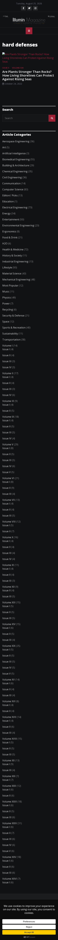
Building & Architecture (15, 165)
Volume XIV (8, 624)
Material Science (11, 273)
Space (5, 321)
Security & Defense (13, 315)
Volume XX (8, 760)
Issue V (6, 472)
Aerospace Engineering (15, 141)
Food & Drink (9, 237)
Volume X (7, 537)
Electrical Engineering (14, 207)
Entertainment (10, 219)
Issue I (6, 349)
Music (5, 291)
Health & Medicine (12, 249)
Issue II (5, 68)
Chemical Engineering (15, 171)
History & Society (12, 255)
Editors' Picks (10, 195)
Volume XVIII (9, 738)
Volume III (8, 401)
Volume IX (8, 416)
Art (4, 147)
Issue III (6, 361)
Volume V (7, 444)
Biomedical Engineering (16, 159)
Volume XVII (9, 717)
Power (6, 303)
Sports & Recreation (14, 327)
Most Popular (10, 285)
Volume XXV (9, 857)
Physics (6, 297)
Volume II (7, 373)
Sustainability (10, 333)
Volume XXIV (9, 823)
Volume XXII (18, 68)
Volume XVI (8, 701)
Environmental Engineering (18, 225)
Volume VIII (9, 521)
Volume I (7, 345)
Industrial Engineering (15, 261)
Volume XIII (8, 602)
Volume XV (8, 679)
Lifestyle (7, 267)
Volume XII (8, 586)
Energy (6, 213)
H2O (4, 243)
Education (8, 201)
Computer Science (12, 189)
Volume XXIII (9, 801)
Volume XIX (8, 646)
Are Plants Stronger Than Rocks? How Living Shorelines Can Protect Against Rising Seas (28, 75)
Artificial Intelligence (14, 153)
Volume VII (8, 500)
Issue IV (6, 367)
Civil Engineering (12, 177)
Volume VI (8, 478)
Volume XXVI (9, 878)
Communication (11, 183)
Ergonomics (9, 231)
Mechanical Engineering (16, 279)
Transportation (11, 339)
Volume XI (8, 565)
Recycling (7, 309)
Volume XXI (8, 776)
